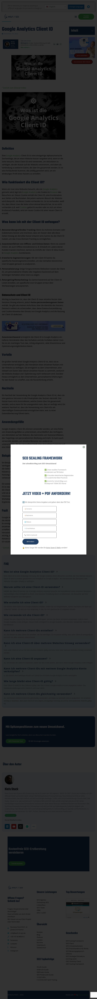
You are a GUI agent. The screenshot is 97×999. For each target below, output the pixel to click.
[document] (48, 499)
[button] (83, 447)
